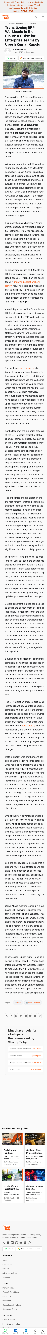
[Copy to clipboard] (40, 1015)
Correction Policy (10, 1309)
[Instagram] (16, 1242)
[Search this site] (36, 17)
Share (43, 1333)
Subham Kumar (20, 49)
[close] (44, 7)
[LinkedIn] (12, 1242)
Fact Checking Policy (11, 1324)
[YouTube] (21, 1242)
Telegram (26, 1333)
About (5, 1260)
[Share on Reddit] (30, 1015)
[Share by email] (35, 1015)
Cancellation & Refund (12, 1305)
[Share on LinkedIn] (21, 1015)
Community (7, 1277)
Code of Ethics (9, 1320)
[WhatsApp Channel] (29, 1242)
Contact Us (7, 1264)
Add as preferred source (32, 58)
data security (28, 725)
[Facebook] (8, 1242)
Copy (34, 1333)
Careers (6, 1269)
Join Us (13, 58)
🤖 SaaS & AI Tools (33, 1003)
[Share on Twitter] (11, 1015)
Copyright (7, 1296)
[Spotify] (25, 1242)
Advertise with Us (10, 1273)
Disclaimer (7, 1301)
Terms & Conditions (11, 1292)
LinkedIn (15, 1333)
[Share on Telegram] (25, 1015)
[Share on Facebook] (16, 1015)
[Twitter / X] (4, 1242)
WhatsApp (5, 1333)
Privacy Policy (8, 1288)
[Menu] (43, 17)
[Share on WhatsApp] (7, 1015)
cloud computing (25, 368)
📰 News (18, 1003)
